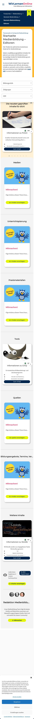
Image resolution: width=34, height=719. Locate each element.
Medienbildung (17, 14)
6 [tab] (23, 156)
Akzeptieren (17, 702)
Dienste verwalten (17, 696)
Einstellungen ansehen (17, 712)
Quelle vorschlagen (18, 438)
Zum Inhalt (17, 149)
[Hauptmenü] (3, 4)
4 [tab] (18, 156)
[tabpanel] (17, 131)
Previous (2, 131)
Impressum (27, 716)
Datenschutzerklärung (18, 716)
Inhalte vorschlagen (18, 202)
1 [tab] (9, 156)
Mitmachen (18, 620)
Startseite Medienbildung (11, 17)
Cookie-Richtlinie (8, 716)
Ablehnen (17, 707)
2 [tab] (12, 156)
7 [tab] (26, 156)
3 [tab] (15, 156)
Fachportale (7, 14)
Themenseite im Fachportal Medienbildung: (15, 33)
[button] (31, 678)
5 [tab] (20, 156)
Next (31, 131)
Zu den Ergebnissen (25, 573)
